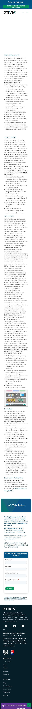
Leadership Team (7, 662)
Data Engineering (8, 641)
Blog (4, 683)
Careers (5, 668)
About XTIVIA (7, 658)
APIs (4, 633)
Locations (5, 671)
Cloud (13, 636)
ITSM (16, 643)
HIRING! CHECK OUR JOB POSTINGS (16, 6)
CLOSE (29, 705)
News (4, 665)
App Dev (9, 633)
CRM (17, 636)
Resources (7, 679)
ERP (20, 643)
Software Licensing (9, 646)
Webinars (5, 695)
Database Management (18, 638)
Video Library (6, 692)
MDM (24, 643)
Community (6, 674)
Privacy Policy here (9, 600)
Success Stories (7, 689)
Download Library (8, 686)
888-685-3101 (14, 2)
